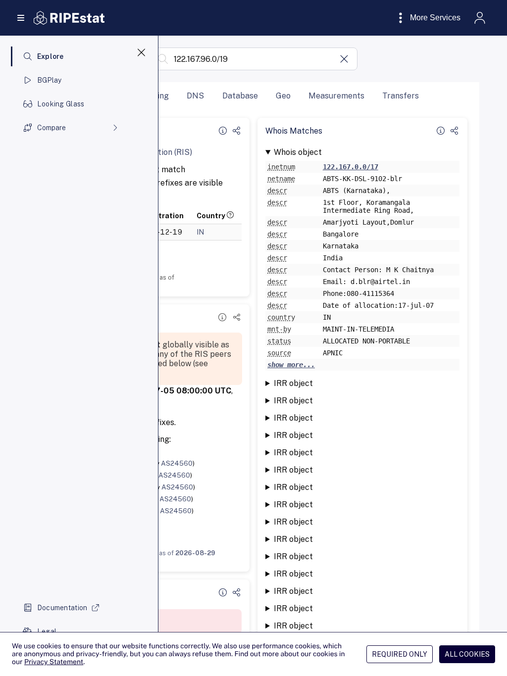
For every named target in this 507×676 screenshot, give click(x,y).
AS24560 (177, 463)
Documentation (62, 608)
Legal (46, 631)
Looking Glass (61, 104)
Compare (51, 128)
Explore (50, 56)
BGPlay (49, 80)
